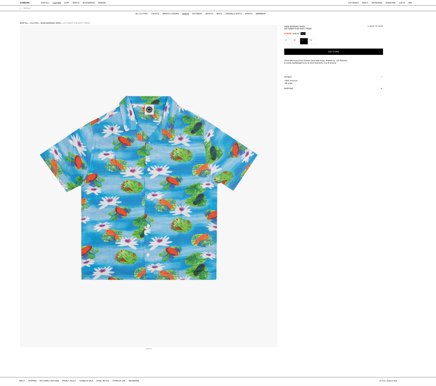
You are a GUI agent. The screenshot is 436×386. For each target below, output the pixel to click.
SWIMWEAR (261, 14)
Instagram (133, 381)
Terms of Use (118, 381)
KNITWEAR (197, 14)
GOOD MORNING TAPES (51, 23)
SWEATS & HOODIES (170, 14)
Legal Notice (102, 381)
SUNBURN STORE (392, 381)
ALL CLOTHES (141, 14)
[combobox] (217, 8)
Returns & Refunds (49, 381)
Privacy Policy (69, 381)
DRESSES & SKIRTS (233, 14)
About (22, 381)
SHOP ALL (24, 23)
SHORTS (248, 14)
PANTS (219, 14)
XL (313, 41)
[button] (102, 3)
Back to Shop (376, 26)
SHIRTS (185, 14)
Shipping (32, 381)
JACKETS (209, 14)
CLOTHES (34, 23)
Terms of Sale (86, 381)
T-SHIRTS (155, 14)
